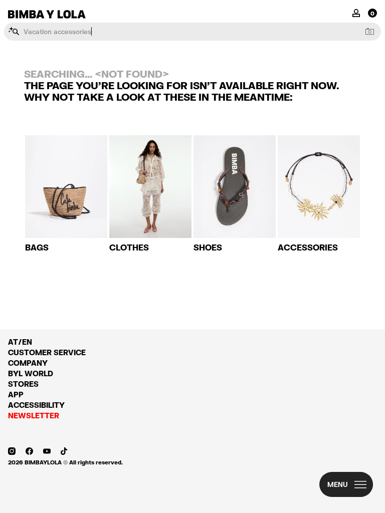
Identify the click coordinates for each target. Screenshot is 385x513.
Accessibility (36, 405)
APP (16, 394)
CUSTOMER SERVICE (47, 352)
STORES (23, 384)
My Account (356, 12)
